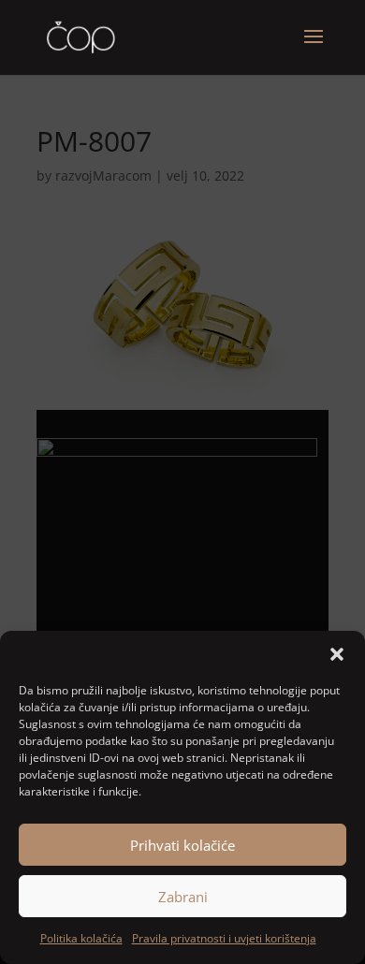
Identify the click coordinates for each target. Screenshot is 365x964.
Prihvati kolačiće (182, 845)
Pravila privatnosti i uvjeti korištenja (224, 938)
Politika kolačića (81, 938)
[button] (337, 654)
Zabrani (183, 896)
